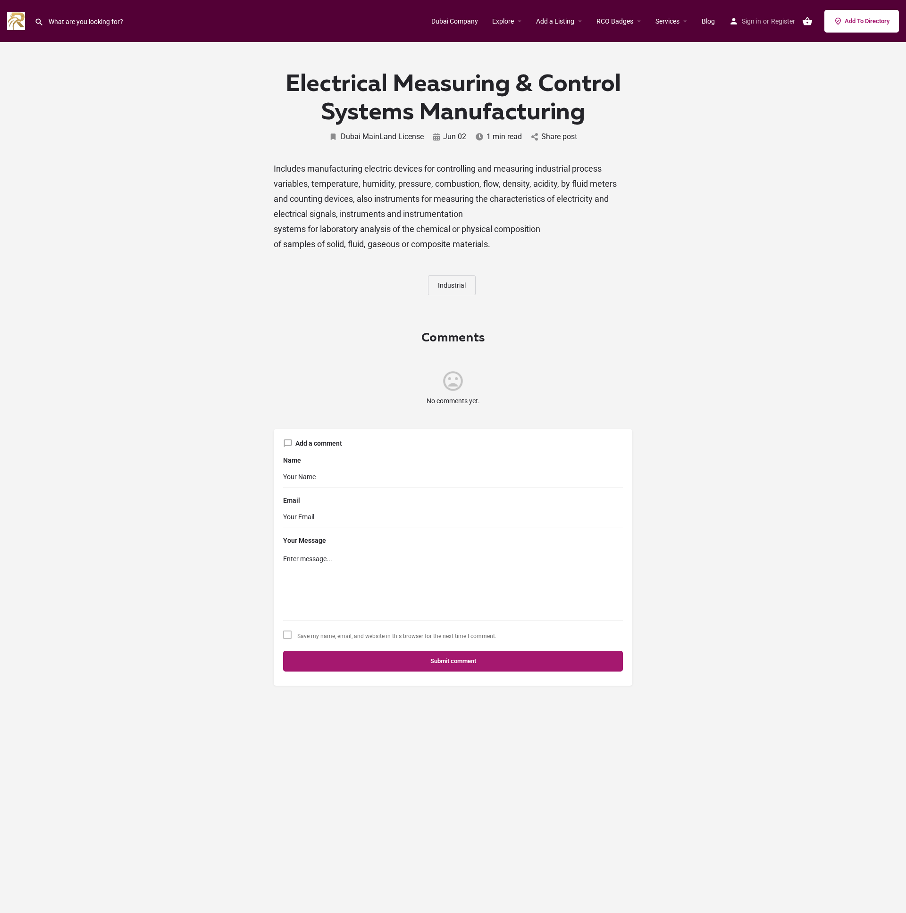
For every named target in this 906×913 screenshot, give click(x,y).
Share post (559, 136)
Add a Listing (555, 21)
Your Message (304, 540)
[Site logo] (17, 20)
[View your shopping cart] (807, 21)
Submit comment (453, 660)
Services (667, 21)
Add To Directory (867, 21)
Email (291, 500)
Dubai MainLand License (382, 136)
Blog (708, 21)
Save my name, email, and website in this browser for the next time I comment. (396, 636)
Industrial (452, 285)
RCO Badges (614, 21)
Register (783, 21)
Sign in (751, 21)
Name (292, 460)
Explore (503, 21)
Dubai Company (454, 21)
